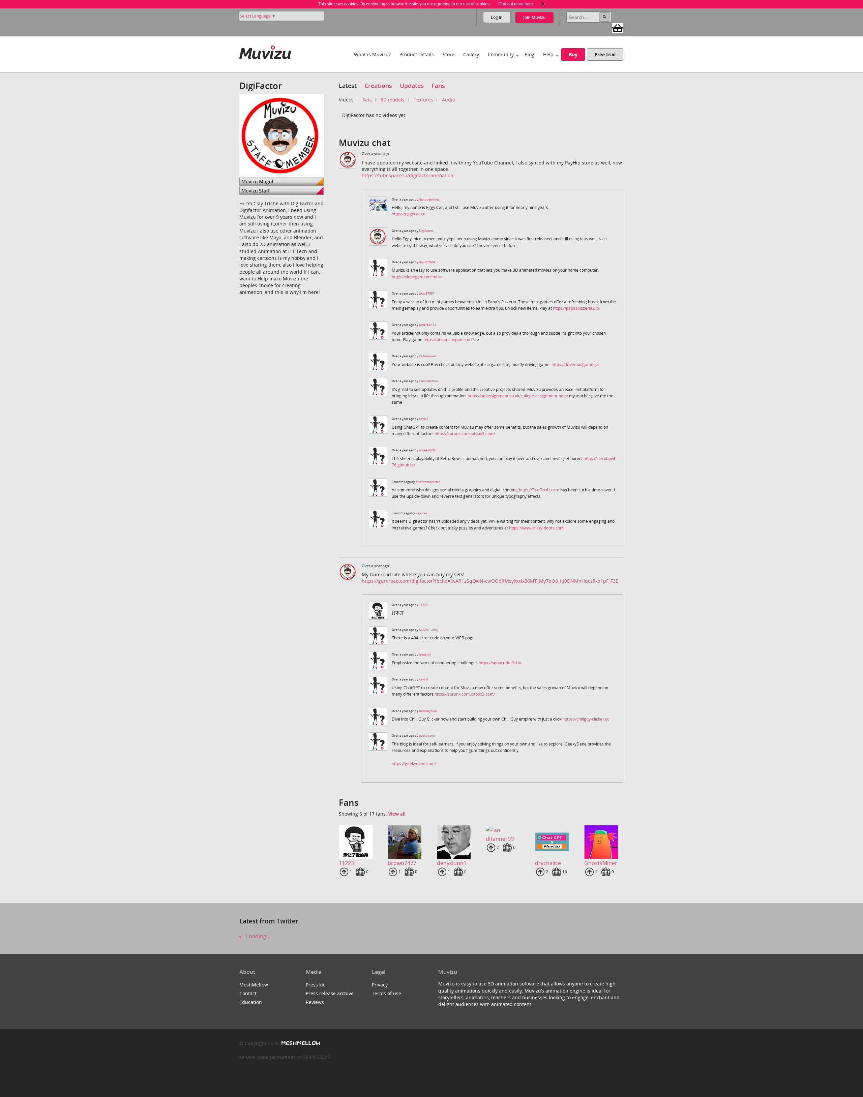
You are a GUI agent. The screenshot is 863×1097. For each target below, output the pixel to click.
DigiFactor (426, 230)
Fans (438, 86)
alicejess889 (427, 450)
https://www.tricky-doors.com (536, 528)
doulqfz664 (427, 262)
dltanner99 (500, 839)
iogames (421, 513)
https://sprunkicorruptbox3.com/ (465, 433)
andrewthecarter (428, 482)
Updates (412, 86)
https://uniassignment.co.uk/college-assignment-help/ (518, 396)
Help (548, 54)
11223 (423, 605)
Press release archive (330, 993)
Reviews (315, 1002)
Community (501, 54)
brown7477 (402, 863)
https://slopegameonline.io (417, 277)
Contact (248, 993)
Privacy (380, 984)
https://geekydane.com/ (414, 763)
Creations (378, 86)
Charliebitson (428, 381)
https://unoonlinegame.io (446, 339)
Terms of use (386, 993)
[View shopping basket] (617, 27)
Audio (448, 99)
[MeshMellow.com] (300, 1043)
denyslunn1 (452, 863)
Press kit (315, 984)
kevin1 (423, 419)
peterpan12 (427, 325)
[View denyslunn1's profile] (456, 842)
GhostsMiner (600, 863)
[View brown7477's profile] (407, 842)
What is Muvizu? (372, 54)
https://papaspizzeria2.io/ (576, 308)
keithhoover (427, 356)
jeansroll (425, 654)
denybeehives (429, 199)
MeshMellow (253, 984)
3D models (393, 99)
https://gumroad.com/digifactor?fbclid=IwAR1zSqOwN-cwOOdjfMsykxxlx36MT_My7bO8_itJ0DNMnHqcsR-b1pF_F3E (490, 581)
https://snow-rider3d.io (500, 663)
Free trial (605, 54)
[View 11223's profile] (358, 842)
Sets (367, 99)
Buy (573, 54)
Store (448, 54)
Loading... (257, 936)
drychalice (548, 863)
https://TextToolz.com (539, 490)
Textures (423, 99)
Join (534, 17)
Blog (529, 54)
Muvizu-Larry (428, 630)
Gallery (471, 54)
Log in (497, 17)
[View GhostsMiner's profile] (603, 842)
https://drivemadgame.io (575, 364)
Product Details (416, 54)
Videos (346, 99)
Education (250, 1002)
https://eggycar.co (408, 214)
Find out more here (515, 4)
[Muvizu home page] (265, 51)
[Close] (543, 4)
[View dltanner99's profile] (505, 829)
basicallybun (428, 711)
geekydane (427, 735)
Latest (348, 86)
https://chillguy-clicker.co (586, 719)
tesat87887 (426, 293)
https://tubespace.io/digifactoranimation (407, 175)
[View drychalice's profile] (554, 842)
